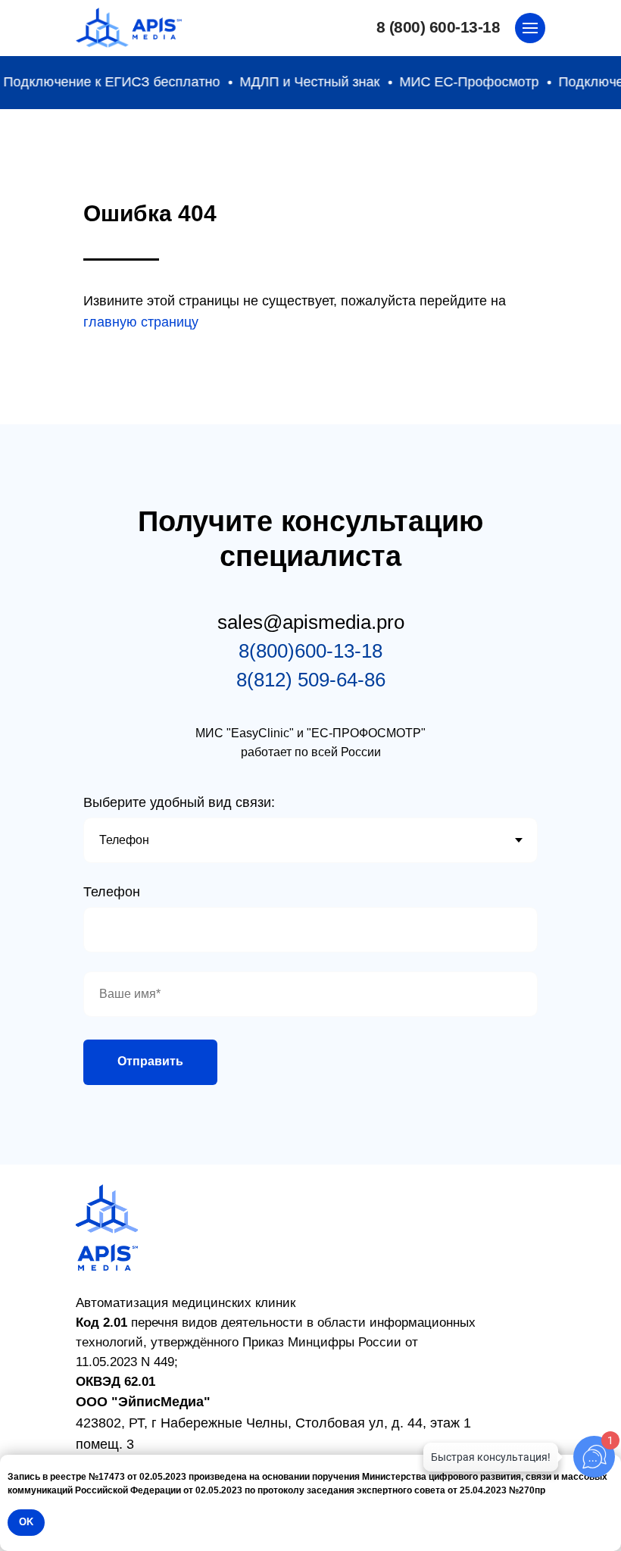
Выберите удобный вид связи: (179, 802)
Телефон (111, 891)
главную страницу (140, 322)
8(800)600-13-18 (310, 650)
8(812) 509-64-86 (310, 679)
